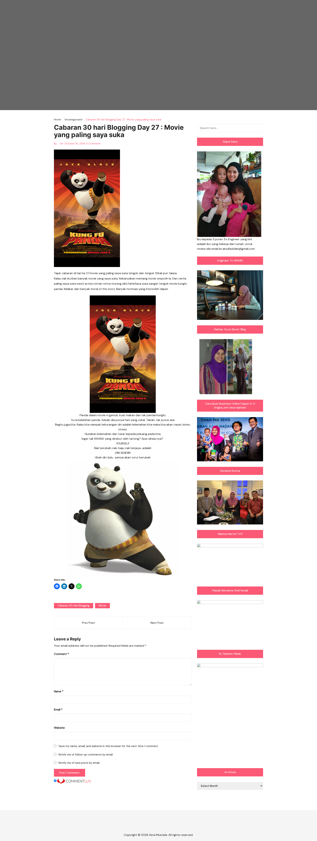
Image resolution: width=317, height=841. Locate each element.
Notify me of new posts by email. (79, 763)
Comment (61, 654)
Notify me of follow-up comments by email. (86, 754)
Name (58, 691)
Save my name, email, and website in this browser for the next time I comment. (108, 746)
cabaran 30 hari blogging (74, 605)
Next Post (157, 623)
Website (59, 728)
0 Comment (93, 143)
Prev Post (88, 623)
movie (102, 605)
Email (58, 709)
